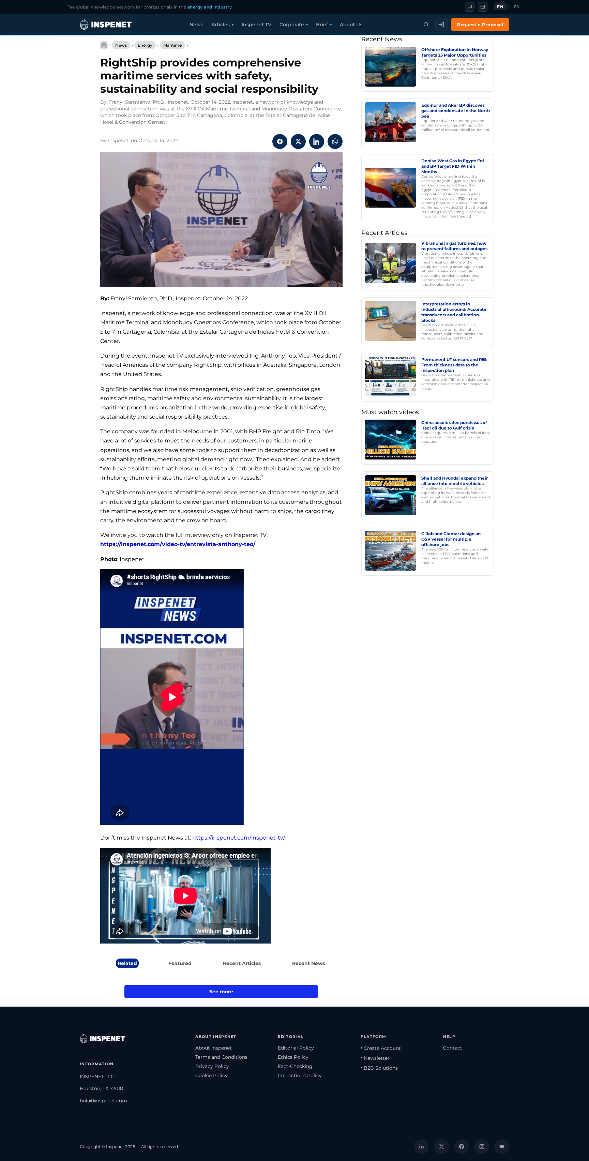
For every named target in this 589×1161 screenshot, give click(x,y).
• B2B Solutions (379, 1068)
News (196, 24)
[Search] (426, 24)
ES (516, 6)
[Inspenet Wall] (482, 7)
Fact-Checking (295, 1066)
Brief (322, 24)
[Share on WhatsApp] (335, 141)
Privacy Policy (212, 1066)
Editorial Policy (296, 1048)
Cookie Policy (211, 1075)
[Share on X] (298, 141)
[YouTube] (501, 1146)
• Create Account (381, 1048)
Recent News (308, 963)
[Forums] (469, 7)
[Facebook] (461, 1146)
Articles (220, 24)
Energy (145, 45)
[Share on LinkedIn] (316, 141)
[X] (441, 1146)
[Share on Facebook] (279, 141)
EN (500, 6)
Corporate (292, 24)
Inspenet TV (256, 24)
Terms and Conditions (221, 1057)
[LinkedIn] (421, 1146)
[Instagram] (481, 1146)
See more (221, 992)
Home (104, 45)
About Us (351, 24)
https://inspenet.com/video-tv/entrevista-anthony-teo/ (177, 544)
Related (127, 963)
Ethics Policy (293, 1057)
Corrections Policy (300, 1075)
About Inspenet (213, 1048)
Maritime (172, 45)
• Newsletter (375, 1058)
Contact (452, 1048)
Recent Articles (242, 963)
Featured (180, 963)
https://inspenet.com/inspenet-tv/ (238, 837)
